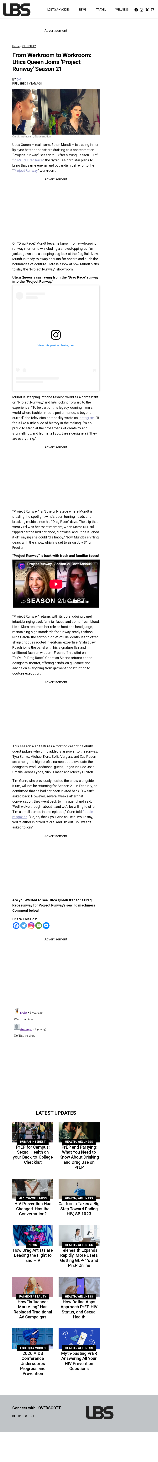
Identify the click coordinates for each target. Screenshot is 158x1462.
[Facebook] (16, 925)
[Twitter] (23, 925)
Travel (101, 9)
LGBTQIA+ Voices (58, 9)
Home (16, 46)
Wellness (122, 9)
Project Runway (26, 170)
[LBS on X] (147, 9)
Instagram (86, 418)
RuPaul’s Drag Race (28, 160)
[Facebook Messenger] (46, 925)
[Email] (38, 925)
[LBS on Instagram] (141, 9)
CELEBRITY (29, 46)
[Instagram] (31, 925)
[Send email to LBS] (152, 9)
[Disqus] (56, 1054)
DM (19, 79)
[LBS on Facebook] (136, 9)
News (83, 9)
